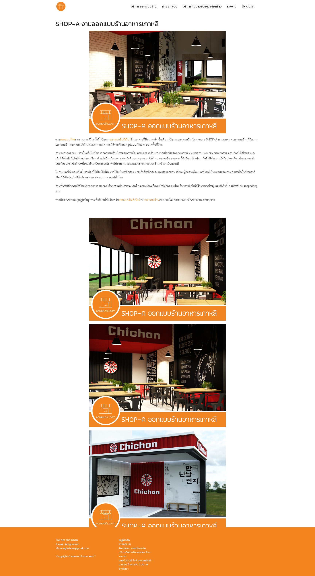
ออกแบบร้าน (67, 139)
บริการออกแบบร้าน (144, 6)
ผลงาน (231, 6)
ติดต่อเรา (248, 6)
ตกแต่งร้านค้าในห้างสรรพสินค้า (135, 561)
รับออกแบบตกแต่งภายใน (132, 548)
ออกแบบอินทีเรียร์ (120, 139)
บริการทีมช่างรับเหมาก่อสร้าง (202, 6)
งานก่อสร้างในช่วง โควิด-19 (133, 565)
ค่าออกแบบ (169, 6)
